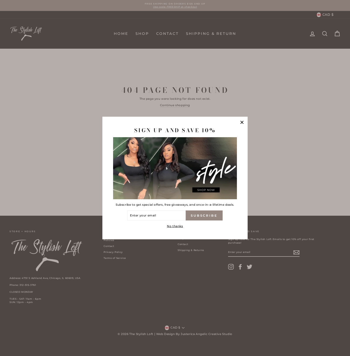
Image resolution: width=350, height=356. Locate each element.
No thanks (175, 226)
